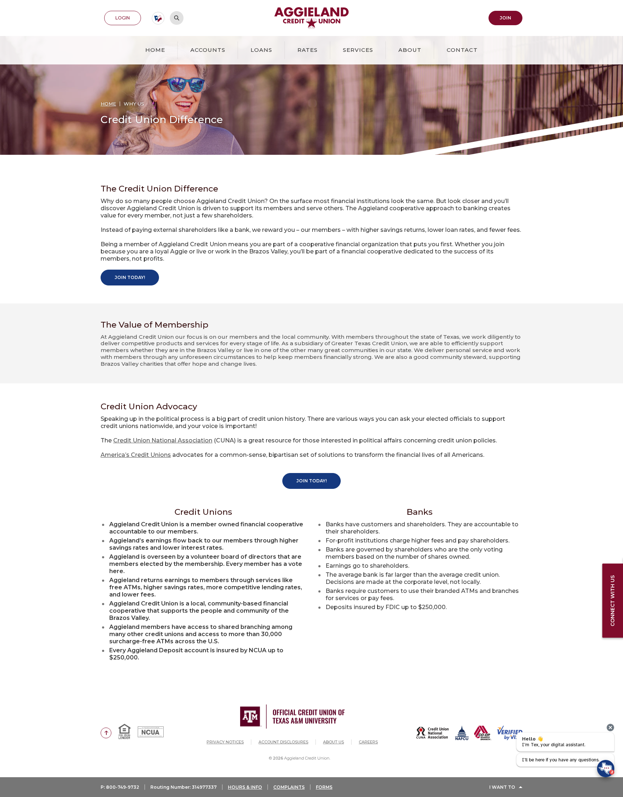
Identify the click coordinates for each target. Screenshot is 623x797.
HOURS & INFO (245, 787)
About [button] (409, 49)
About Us (333, 741)
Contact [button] (462, 49)
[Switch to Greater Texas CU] (158, 18)
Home (155, 49)
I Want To (502, 787)
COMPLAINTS (289, 787)
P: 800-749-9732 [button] (120, 787)
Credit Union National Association (162, 440)
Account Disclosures (283, 741)
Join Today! (130, 277)
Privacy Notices (225, 741)
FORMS (324, 787)
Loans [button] (261, 49)
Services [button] (358, 49)
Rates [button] (307, 49)
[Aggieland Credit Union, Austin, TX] (311, 18)
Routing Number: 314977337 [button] (183, 787)
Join (511, 18)
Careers (368, 741)
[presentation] (610, 727)
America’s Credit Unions (136, 454)
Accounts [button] (207, 49)
